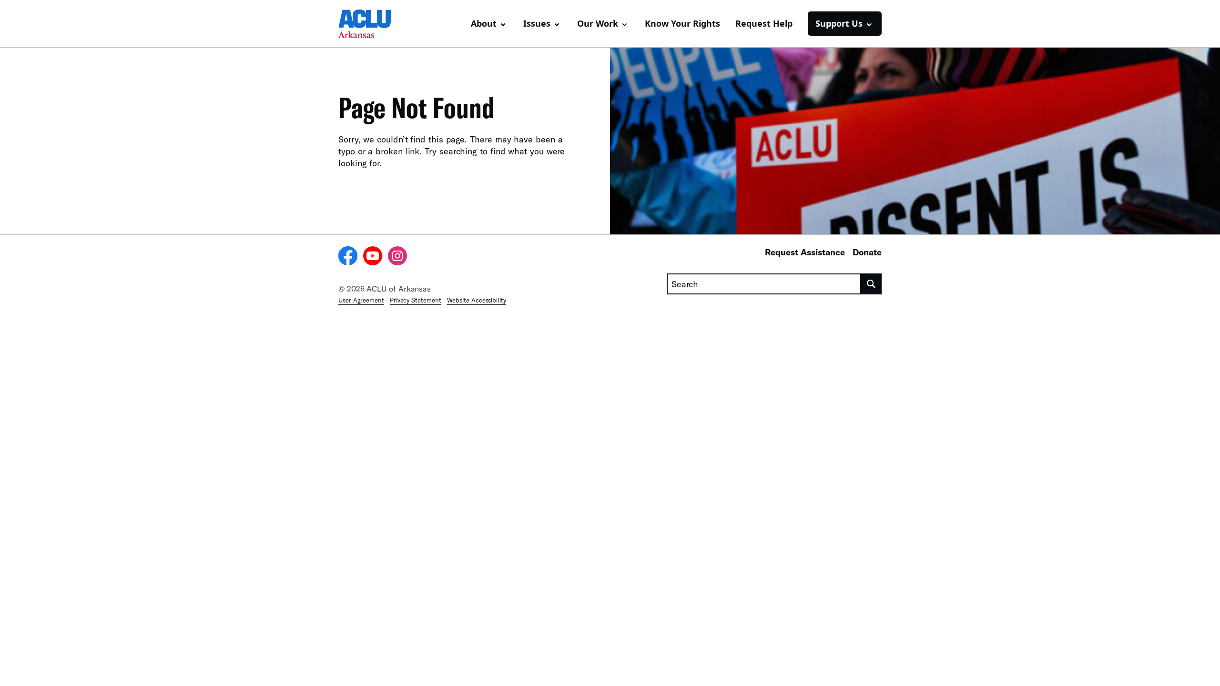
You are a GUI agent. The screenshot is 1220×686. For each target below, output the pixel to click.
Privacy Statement (415, 300)
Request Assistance (805, 252)
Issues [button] (536, 23)
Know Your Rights (682, 23)
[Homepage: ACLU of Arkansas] (371, 24)
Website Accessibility (476, 300)
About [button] (484, 23)
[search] (871, 283)
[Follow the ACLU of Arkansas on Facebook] (347, 257)
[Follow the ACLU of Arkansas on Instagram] (397, 257)
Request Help (764, 23)
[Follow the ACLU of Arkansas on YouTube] (372, 257)
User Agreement (361, 300)
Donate (867, 252)
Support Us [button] (839, 23)
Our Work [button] (597, 23)
